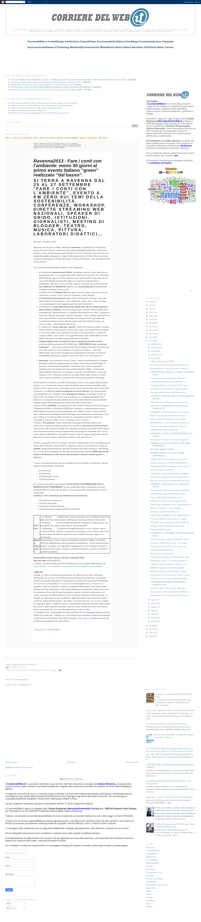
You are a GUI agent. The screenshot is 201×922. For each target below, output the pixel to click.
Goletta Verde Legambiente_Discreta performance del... (171, 477)
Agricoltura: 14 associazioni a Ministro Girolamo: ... (170, 578)
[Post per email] (59, 670)
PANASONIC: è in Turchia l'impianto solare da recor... (170, 412)
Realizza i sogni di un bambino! (162, 470)
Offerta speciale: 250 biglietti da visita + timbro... (169, 419)
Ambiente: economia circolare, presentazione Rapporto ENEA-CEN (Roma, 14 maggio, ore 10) (46, 82)
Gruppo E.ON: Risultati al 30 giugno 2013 (166, 497)
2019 (151, 319)
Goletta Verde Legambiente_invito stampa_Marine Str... (171, 504)
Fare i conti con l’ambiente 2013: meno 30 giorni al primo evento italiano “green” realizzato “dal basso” (57, 137)
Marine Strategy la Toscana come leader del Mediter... (170, 490)
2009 (151, 636)
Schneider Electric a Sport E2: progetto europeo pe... (170, 368)
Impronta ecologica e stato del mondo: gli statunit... (170, 571)
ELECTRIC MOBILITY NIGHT (162, 449)
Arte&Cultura (151, 856)
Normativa (150, 897)
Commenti (13, 908)
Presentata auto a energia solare (162, 553)
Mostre (148, 891)
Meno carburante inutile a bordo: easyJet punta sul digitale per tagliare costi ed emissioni (44, 103)
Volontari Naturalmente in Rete (162, 550)
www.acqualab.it (65, 583)
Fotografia (150, 875)
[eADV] (190, 291)
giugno (154, 603)
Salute (148, 903)
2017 (151, 326)
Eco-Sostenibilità (152, 863)
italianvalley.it (83, 618)
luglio (153, 600)
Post (10, 903)
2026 (151, 301)
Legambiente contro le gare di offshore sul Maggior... (170, 473)
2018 (151, 323)
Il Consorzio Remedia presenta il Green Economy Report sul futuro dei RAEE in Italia (174, 825)
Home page (71, 762)
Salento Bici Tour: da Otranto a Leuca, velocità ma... (170, 402)
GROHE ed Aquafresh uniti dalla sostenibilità (167, 567)
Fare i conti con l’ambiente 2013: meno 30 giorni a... (170, 389)
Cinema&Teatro (152, 860)
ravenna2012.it (96, 566)
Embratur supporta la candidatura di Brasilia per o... (170, 462)
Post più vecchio (132, 762)
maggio (154, 607)
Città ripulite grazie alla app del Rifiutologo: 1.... (169, 381)
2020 (151, 316)
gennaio (154, 621)
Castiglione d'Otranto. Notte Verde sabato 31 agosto (170, 385)
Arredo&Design (152, 853)
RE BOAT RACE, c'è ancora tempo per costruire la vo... (171, 422)
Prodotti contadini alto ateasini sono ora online (168, 415)
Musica (149, 894)
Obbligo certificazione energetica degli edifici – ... (169, 526)
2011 (151, 629)
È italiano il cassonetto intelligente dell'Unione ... (169, 378)
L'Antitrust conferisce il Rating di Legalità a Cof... (169, 564)
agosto (153, 358)
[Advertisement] (55, 52)
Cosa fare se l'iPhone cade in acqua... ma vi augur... (169, 543)
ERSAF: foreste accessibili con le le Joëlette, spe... (169, 546)
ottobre (154, 351)
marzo (153, 614)
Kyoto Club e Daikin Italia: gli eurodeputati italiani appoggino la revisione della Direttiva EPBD (46, 89)
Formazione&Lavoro (154, 872)
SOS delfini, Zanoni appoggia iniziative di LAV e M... (170, 522)
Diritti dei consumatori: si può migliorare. (166, 508)
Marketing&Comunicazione (156, 885)
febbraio (154, 617)
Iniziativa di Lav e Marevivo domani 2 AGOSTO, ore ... (171, 591)
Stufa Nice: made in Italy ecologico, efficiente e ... (169, 588)
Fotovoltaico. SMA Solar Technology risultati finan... (170, 365)
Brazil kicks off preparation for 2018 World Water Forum (165, 724)
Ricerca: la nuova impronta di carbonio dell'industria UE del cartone (169, 710)
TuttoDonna (150, 900)
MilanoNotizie (151, 888)
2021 (151, 312)
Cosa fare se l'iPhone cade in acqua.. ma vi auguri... (169, 518)
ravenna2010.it (68, 566)
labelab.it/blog (54, 629)
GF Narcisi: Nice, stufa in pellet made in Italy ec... (169, 426)
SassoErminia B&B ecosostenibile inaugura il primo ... (171, 466)
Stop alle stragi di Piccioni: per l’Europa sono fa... (169, 392)
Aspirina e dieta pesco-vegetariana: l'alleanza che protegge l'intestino (36, 108)
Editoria (149, 866)
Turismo (149, 906)
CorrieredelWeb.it (152, 850)
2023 (151, 305)
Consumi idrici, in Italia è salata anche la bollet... (169, 494)
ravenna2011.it (82, 566)
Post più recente (11, 762)
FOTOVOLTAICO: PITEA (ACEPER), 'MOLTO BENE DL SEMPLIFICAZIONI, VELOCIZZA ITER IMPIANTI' (51, 87)
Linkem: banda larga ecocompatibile (164, 429)
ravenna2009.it (54, 566)
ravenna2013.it (53, 560)
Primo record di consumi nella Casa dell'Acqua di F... (170, 439)
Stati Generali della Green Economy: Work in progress (170, 575)
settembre (155, 354)
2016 (151, 330)
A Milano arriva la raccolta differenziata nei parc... (169, 459)
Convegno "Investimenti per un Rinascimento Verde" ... (171, 557)
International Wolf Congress (161, 529)
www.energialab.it (93, 583)
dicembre (154, 344)
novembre (155, 347)
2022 (151, 308)
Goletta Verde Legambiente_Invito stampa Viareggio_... (171, 515)
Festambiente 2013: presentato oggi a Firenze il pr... (170, 595)
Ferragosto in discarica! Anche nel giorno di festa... (169, 501)
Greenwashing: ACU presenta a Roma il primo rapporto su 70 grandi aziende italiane (42, 84)
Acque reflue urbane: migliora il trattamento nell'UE (170, 539)
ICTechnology (151, 881)
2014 (151, 337)
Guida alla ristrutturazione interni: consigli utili (28, 110)
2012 (151, 625)
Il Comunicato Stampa (154, 878)
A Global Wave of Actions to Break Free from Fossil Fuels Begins (169, 797)
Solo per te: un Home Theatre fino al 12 (165, 511)
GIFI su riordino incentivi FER (162, 361)
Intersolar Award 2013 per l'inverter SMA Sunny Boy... (170, 480)
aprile (153, 610)
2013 (151, 341)
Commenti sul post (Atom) (23, 767)
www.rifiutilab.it (40, 583)
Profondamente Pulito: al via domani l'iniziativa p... (170, 560)
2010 (151, 632)
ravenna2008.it (40, 566)
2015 (151, 333)
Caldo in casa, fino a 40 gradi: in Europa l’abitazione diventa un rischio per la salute (42, 105)
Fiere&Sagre (150, 869)
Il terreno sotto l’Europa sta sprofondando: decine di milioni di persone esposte (40, 113)
